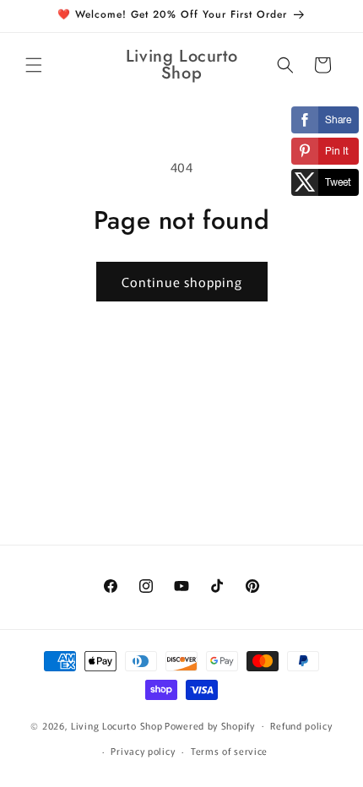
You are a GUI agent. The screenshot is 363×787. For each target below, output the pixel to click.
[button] (33, 65)
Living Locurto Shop (116, 724)
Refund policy (301, 725)
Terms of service (229, 750)
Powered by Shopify (210, 724)
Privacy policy (143, 750)
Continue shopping (182, 281)
